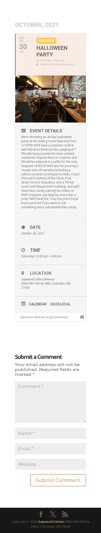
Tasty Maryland (59, 199)
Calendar (38, 304)
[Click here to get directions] (82, 317)
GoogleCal (60, 304)
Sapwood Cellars (51, 521)
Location (40, 273)
